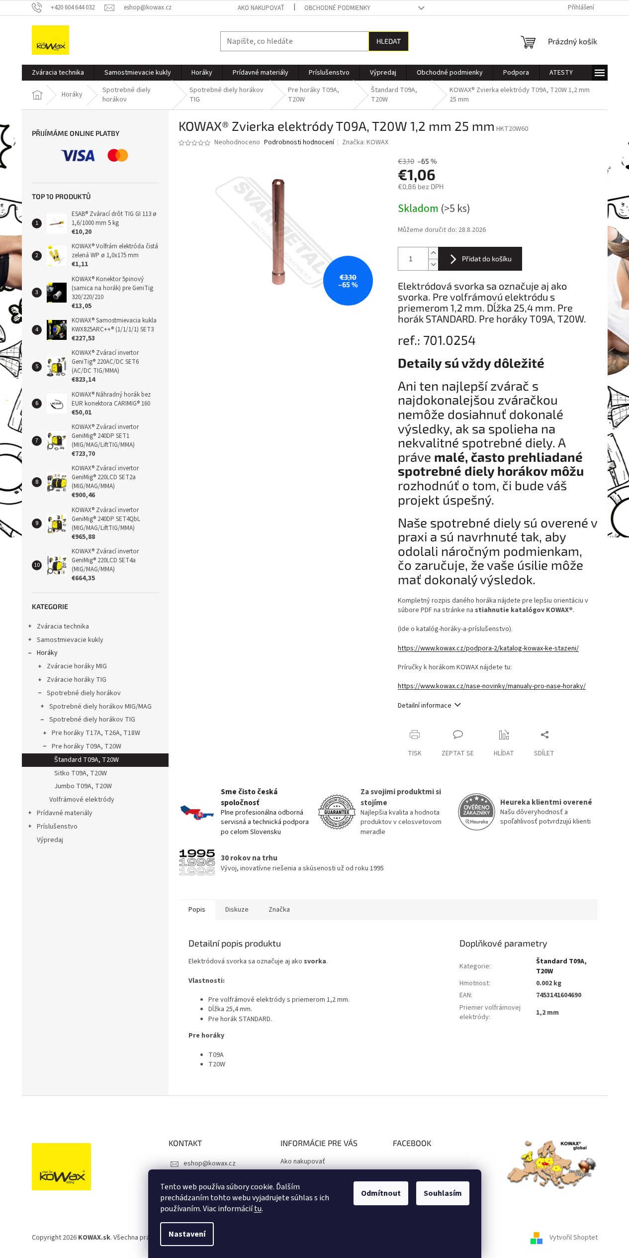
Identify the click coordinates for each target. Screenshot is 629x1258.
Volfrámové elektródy (81, 800)
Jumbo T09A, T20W (83, 786)
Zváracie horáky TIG (76, 680)
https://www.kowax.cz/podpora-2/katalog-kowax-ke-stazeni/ (488, 648)
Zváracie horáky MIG (77, 666)
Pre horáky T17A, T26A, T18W (96, 733)
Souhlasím (443, 1193)
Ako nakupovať (261, 7)
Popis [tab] (196, 910)
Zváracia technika (63, 626)
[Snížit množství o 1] (433, 264)
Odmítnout (381, 1193)
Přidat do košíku (487, 258)
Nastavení (187, 1234)
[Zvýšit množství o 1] (433, 253)
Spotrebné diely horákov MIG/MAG (100, 707)
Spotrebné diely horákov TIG (92, 720)
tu (258, 1208)
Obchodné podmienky (337, 7)
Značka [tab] (279, 910)
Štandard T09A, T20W (86, 760)
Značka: (365, 142)
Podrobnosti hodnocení (299, 142)
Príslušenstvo (57, 827)
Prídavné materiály (64, 813)
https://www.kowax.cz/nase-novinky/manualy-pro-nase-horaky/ (492, 686)
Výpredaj (50, 840)
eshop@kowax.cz (209, 1163)
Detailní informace (424, 706)
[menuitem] (58, 73)
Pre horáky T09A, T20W (86, 746)
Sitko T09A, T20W (80, 773)
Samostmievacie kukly (70, 640)
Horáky (47, 653)
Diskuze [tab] (237, 910)
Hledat (388, 41)
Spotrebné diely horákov (84, 693)
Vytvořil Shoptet (573, 1238)
